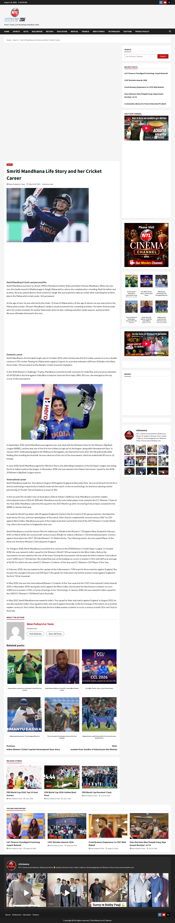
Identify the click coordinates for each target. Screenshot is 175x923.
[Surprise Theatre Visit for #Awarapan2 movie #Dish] (129, 461)
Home (6, 31)
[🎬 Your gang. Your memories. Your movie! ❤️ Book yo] (163, 472)
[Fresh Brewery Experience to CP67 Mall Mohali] (108, 826)
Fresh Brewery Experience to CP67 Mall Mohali (144, 87)
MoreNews (95, 920)
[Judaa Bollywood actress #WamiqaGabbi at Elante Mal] (129, 450)
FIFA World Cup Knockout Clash (96, 792)
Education (62, 31)
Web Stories (99, 31)
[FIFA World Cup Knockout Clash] (99, 777)
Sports (16, 31)
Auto (25, 31)
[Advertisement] (62, 63)
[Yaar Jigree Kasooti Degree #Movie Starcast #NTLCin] (129, 472)
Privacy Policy (142, 31)
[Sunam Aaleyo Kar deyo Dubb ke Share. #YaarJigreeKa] (141, 472)
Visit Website (35, 633)
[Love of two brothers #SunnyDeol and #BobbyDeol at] (152, 450)
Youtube (127, 31)
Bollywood (37, 31)
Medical (74, 31)
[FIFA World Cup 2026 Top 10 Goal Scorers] (24, 777)
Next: (93, 748)
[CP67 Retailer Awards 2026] (67, 826)
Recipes (49, 31)
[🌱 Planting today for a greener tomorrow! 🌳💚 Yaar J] (163, 461)
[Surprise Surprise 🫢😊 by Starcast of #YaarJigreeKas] (152, 472)
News (52, 836)
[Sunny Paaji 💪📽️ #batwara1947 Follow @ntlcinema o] (163, 450)
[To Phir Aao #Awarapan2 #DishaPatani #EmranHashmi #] (141, 461)
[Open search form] (170, 31)
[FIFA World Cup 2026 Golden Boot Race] (62, 777)
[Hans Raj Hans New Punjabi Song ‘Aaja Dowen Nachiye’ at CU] (149, 826)
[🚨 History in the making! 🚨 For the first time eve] (152, 461)
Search (127, 49)
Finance (85, 31)
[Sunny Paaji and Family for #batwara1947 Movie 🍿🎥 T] (141, 450)
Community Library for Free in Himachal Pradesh (145, 104)
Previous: (33, 748)
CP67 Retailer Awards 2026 (135, 80)
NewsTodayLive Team (17, 184)
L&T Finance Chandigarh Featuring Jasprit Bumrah (146, 73)
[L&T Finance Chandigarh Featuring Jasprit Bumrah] (26, 826)
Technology (114, 31)
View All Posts (55, 633)
